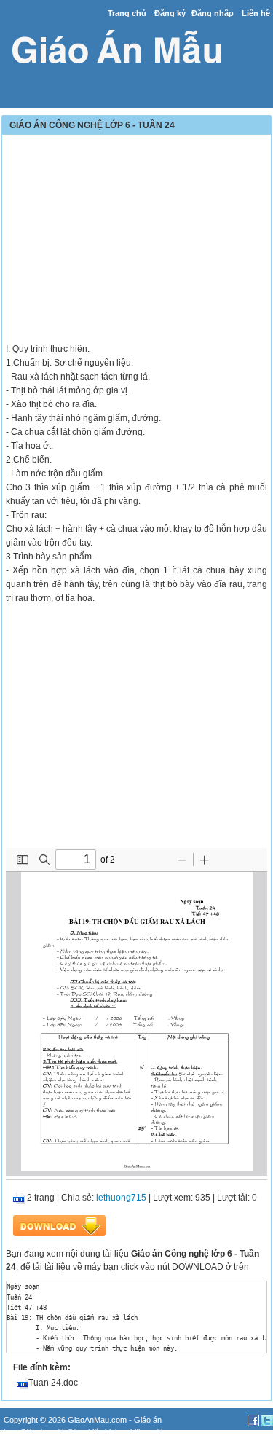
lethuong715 (121, 1198)
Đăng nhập (212, 13)
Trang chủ (127, 13)
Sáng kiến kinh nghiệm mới (115, 1432)
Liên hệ (256, 13)
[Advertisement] (136, 240)
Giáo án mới (41, 1432)
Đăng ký (170, 13)
